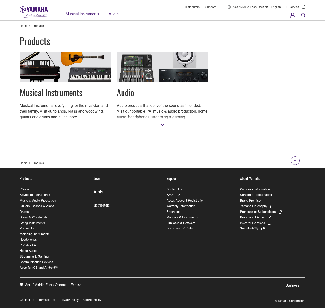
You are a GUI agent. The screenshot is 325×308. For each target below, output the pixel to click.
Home (24, 26)
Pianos (24, 189)
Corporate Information (255, 189)
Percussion (27, 228)
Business (292, 7)
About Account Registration (185, 200)
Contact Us (174, 189)
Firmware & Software (181, 222)
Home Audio (28, 250)
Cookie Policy (92, 300)
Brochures (174, 211)
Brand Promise (250, 200)
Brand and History (252, 217)
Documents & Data (180, 228)
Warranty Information (181, 206)
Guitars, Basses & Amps (37, 206)
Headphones (28, 239)
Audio (114, 13)
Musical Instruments (82, 13)
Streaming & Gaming (34, 256)
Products (26, 178)
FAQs (170, 194)
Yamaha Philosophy (253, 206)
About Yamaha (250, 178)
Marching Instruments (35, 234)
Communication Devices (36, 261)
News (96, 178)
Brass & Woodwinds (34, 217)
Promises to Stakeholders (258, 211)
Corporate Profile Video (256, 194)
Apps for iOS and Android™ (39, 267)
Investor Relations (252, 222)
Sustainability (249, 228)
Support (210, 7)
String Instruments (32, 222)
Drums (24, 211)
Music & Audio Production (38, 200)
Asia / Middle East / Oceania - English (256, 7)
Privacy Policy (69, 300)
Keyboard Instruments (35, 194)
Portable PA (28, 245)
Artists (98, 191)
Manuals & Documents (182, 217)
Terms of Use (47, 300)
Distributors (192, 7)
